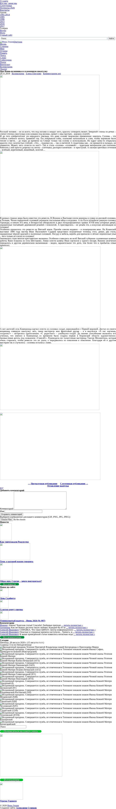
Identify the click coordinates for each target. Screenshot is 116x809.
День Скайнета (7, 598)
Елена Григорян (33, 73)
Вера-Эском (13, 805)
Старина (4, 46)
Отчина (3, 51)
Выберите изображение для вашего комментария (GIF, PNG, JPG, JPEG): (35, 517)
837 (1, 488)
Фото (2, 33)
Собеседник (6, 60)
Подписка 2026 (7, 8)
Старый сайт (6, 35)
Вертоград (5, 64)
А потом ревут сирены (11, 609)
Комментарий (6, 508)
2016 (2, 24)
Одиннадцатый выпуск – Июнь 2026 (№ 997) (22, 620)
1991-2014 (5, 14)
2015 (2, 21)
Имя (2, 511)
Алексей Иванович (9, 630)
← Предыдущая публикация (42, 483)
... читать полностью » (72, 625)
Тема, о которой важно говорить (16, 561)
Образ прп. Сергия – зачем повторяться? (21, 581)
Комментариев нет (52, 73)
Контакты (4, 10)
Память (3, 53)
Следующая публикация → (74, 483)
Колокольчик (6, 67)
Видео (3, 30)
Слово (3, 58)
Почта (3, 62)
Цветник (18, 42)
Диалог (3, 69)
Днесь (3, 55)
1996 (2, 19)
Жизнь (3, 44)
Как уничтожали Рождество (14, 542)
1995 (2, 17)
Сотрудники (6, 5)
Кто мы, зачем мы (8, 3)
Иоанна (3, 625)
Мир (2, 48)
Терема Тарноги (8, 801)
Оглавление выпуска (58, 486)
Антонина (5, 627)
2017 (2, 26)
